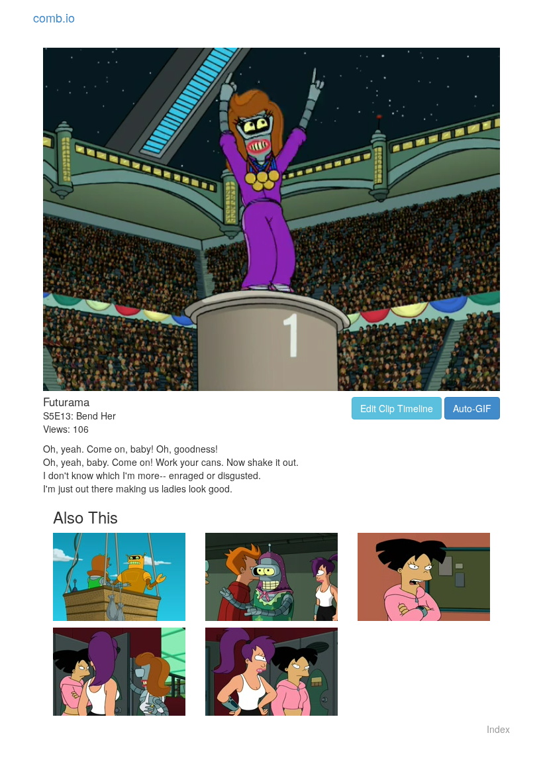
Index (498, 729)
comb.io (54, 17)
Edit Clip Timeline (396, 408)
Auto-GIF (472, 408)
